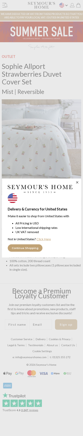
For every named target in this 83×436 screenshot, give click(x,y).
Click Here (43, 239)
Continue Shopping (25, 248)
